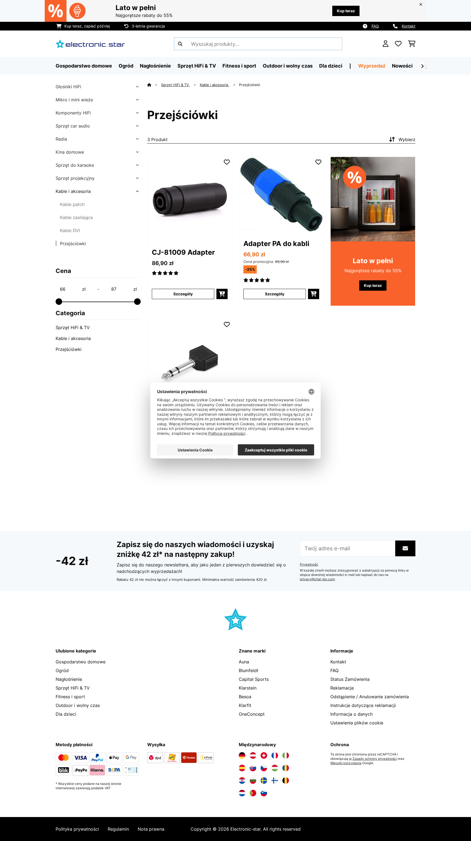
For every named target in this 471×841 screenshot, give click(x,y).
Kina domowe (70, 152)
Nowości (402, 66)
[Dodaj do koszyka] (222, 294)
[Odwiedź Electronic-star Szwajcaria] (264, 755)
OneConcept (252, 714)
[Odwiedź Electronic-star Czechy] (264, 768)
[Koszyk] (411, 44)
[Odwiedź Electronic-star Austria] (253, 755)
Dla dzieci (66, 714)
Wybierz (406, 139)
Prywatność (309, 564)
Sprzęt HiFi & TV (73, 327)
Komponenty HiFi (73, 113)
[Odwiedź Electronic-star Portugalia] (253, 793)
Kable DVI (70, 230)
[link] (189, 199)
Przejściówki (73, 243)
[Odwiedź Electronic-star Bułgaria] (253, 780)
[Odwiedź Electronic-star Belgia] (285, 780)
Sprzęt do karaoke (75, 165)
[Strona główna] (154, 85)
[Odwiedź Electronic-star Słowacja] (253, 768)
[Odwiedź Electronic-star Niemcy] (242, 755)
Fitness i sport (70, 696)
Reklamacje (342, 688)
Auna (244, 661)
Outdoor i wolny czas (78, 705)
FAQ (375, 26)
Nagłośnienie (69, 679)
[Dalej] (422, 66)
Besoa (245, 696)
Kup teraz (346, 10)
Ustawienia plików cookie (356, 722)
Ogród (62, 670)
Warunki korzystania (345, 763)
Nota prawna (151, 829)
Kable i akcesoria (73, 191)
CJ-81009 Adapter (183, 252)
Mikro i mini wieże (74, 99)
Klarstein (247, 688)
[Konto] (385, 44)
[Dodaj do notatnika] (227, 162)
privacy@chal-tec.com (317, 579)
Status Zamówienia (350, 679)
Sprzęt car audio (73, 126)
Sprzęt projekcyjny (75, 178)
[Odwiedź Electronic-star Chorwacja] (242, 780)
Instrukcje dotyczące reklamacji (363, 705)
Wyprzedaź (371, 66)
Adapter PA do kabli (276, 243)
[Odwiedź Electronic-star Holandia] (242, 793)
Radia (61, 139)
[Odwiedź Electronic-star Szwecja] (264, 780)
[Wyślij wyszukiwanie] (180, 44)
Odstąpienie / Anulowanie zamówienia (369, 696)
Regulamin (118, 829)
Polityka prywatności (77, 829)
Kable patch (72, 204)
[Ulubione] (398, 44)
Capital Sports (254, 679)
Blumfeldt (248, 670)
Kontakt (408, 26)
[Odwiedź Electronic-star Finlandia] (274, 780)
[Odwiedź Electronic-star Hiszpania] (242, 768)
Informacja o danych (351, 714)
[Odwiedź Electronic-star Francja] (274, 755)
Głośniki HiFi (68, 86)
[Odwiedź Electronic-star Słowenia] (264, 793)
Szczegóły (183, 294)
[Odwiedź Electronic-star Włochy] (285, 755)
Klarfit (245, 705)
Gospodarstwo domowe (80, 661)
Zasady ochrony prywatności (374, 759)
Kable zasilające (76, 217)
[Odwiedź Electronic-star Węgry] (274, 768)
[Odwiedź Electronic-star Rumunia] (285, 768)
